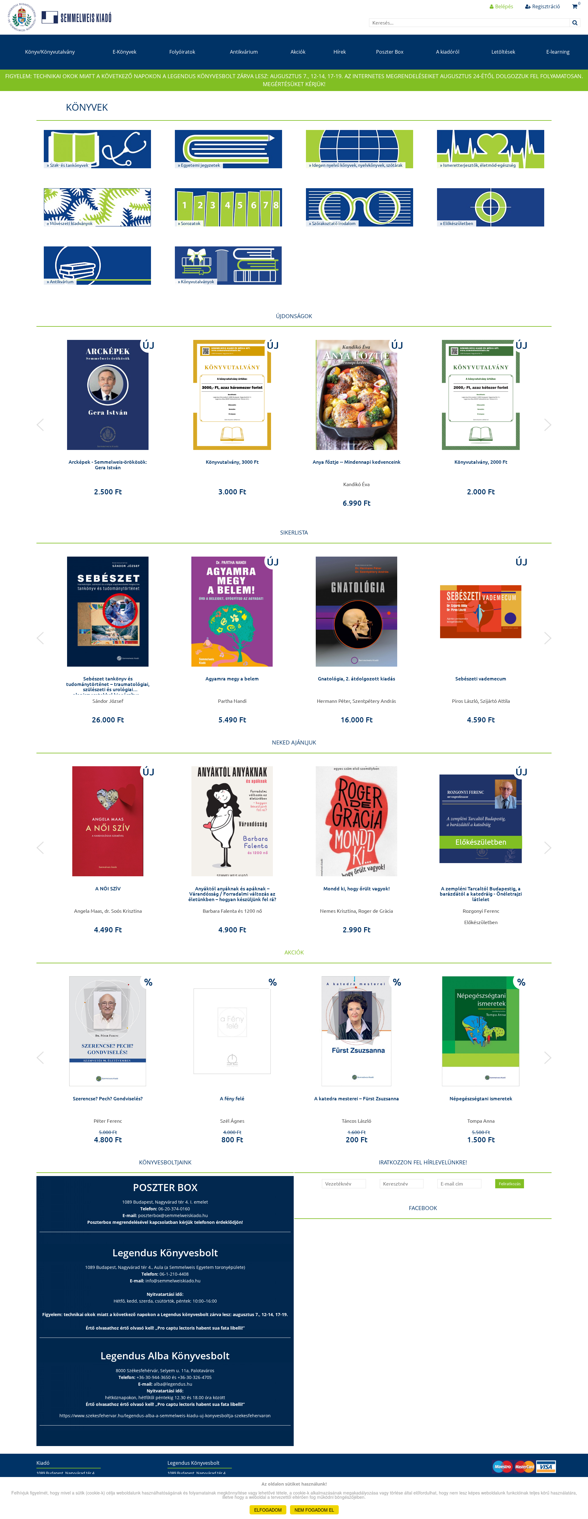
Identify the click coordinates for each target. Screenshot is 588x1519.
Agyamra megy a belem (232, 678)
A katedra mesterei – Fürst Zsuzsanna (356, 1098)
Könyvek (87, 107)
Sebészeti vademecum (480, 678)
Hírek (340, 51)
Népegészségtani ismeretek (481, 1098)
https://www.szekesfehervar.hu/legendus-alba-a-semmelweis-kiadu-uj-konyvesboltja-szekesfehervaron (165, 1415)
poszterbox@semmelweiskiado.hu (173, 1215)
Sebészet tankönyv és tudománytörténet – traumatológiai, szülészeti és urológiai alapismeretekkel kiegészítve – (107, 687)
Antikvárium (244, 51)
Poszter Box (389, 51)
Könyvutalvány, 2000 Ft (480, 462)
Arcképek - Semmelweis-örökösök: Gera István (108, 464)
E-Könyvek (124, 51)
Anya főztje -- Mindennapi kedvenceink (357, 462)
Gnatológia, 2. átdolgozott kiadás (356, 678)
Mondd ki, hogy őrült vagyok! (356, 888)
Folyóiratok (182, 51)
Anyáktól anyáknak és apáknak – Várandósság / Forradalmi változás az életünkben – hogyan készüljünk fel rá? (232, 894)
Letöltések (503, 51)
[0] (574, 6)
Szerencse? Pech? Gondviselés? (108, 1098)
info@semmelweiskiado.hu (173, 1281)
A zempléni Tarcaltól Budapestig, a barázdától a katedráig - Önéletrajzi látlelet (481, 894)
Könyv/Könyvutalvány (50, 51)
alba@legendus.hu (173, 1384)
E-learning (558, 51)
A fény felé (232, 1098)
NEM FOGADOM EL (314, 1510)
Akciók (298, 51)
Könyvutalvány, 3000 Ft (232, 462)
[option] (108, 415)
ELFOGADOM (268, 1510)
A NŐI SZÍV (108, 888)
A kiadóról (447, 51)
